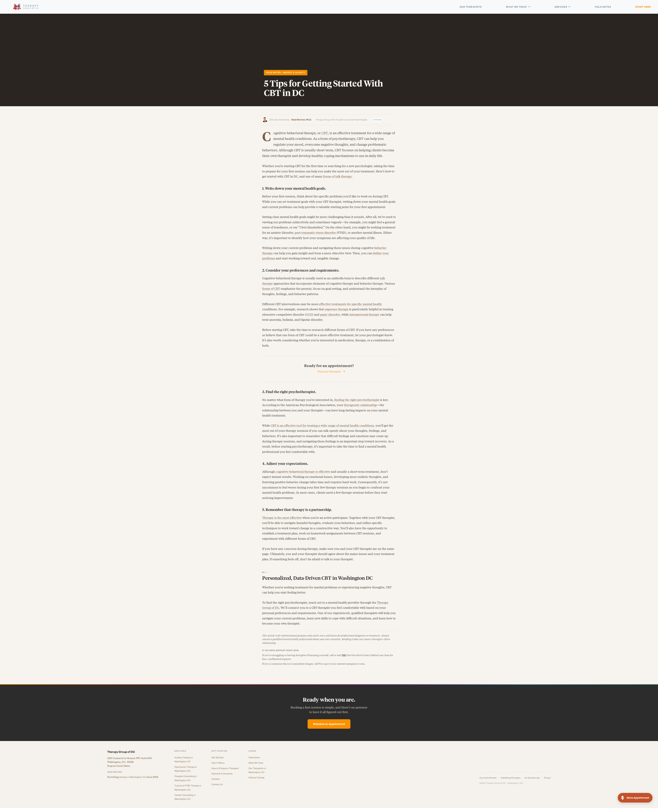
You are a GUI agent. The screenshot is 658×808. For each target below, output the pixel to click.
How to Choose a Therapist (225, 768)
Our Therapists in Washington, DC (257, 770)
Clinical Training (256, 777)
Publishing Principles (510, 777)
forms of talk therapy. (337, 176)
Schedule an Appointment (329, 724)
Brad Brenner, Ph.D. (301, 119)
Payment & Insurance (222, 773)
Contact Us (217, 784)
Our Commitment (488, 777)
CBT (324, 133)
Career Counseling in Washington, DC (185, 797)
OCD (309, 314)
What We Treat (516, 6)
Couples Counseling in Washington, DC (185, 778)
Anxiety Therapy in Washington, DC (183, 759)
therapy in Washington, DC (132, 777)
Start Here (643, 6)
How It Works (218, 762)
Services (561, 6)
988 (344, 655)
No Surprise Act (532, 777)
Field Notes (603, 6)
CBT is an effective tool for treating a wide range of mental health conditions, (323, 425)
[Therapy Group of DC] (26, 6)
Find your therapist (329, 371)
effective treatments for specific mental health (350, 304)
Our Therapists (471, 6)
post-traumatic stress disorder (315, 232)
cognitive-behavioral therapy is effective (302, 471)
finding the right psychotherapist (356, 400)
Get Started (217, 757)
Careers (215, 779)
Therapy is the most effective (282, 517)
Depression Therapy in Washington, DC (185, 769)
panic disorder (330, 314)
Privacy (547, 777)
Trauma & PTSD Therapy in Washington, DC (187, 787)
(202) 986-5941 (114, 771)
